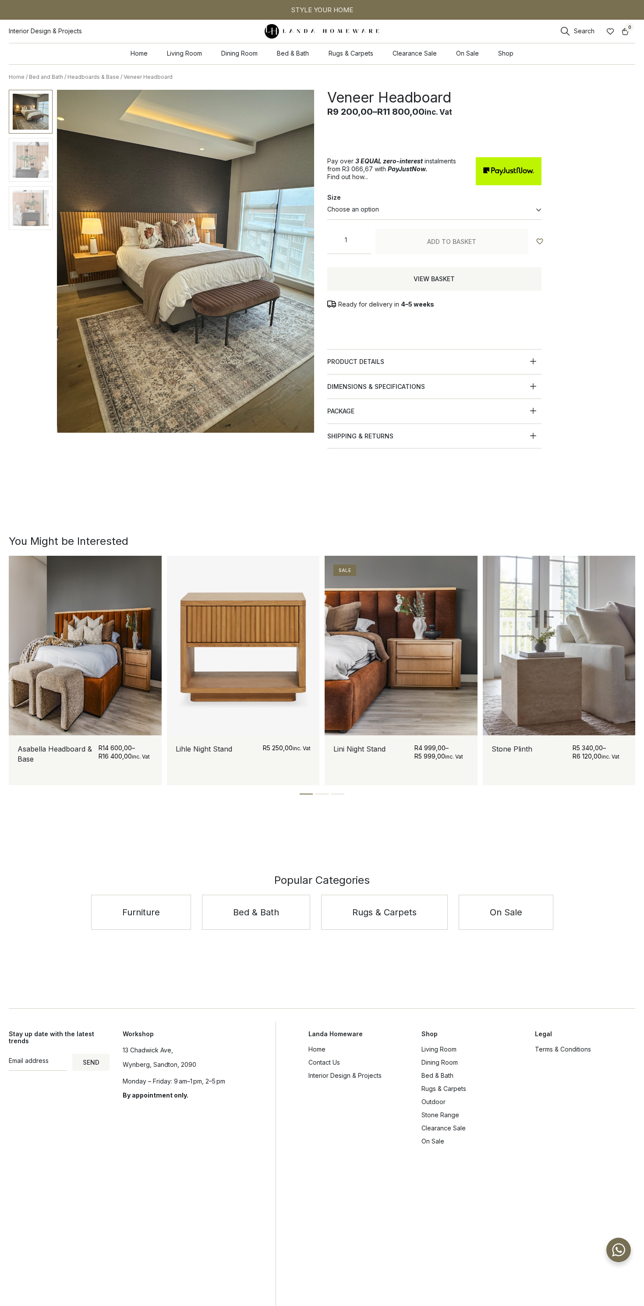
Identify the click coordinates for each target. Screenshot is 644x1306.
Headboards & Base (93, 77)
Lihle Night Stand (204, 749)
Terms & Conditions (563, 1049)
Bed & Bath (437, 1075)
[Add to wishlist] (539, 241)
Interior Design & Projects (345, 1075)
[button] (434, 361)
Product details (355, 361)
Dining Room (439, 1062)
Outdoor (433, 1101)
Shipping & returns (360, 436)
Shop (429, 1034)
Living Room (438, 1049)
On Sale (432, 1141)
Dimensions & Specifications (376, 386)
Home (17, 77)
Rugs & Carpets (443, 1088)
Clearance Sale (443, 1128)
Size (334, 197)
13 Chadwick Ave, (148, 1050)
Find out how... (347, 176)
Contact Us (324, 1062)
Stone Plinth (512, 749)
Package (340, 411)
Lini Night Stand (359, 749)
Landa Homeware (335, 1034)
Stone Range (440, 1115)
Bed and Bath (46, 77)
